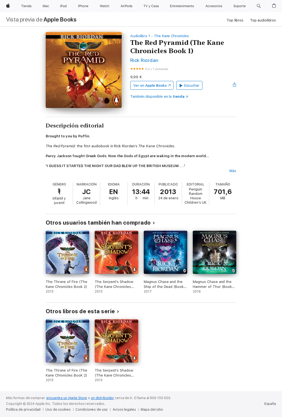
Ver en (150, 85)
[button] (258, 6)
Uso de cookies (57, 409)
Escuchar (191, 85)
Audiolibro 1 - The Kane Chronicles (159, 36)
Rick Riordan (144, 60)
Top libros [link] (235, 20)
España (270, 404)
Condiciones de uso (91, 409)
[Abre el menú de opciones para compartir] (235, 85)
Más (232, 171)
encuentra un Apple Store (66, 398)
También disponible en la (157, 96)
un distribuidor (102, 398)
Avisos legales (124, 409)
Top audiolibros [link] (263, 20)
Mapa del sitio (152, 409)
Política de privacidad (23, 409)
